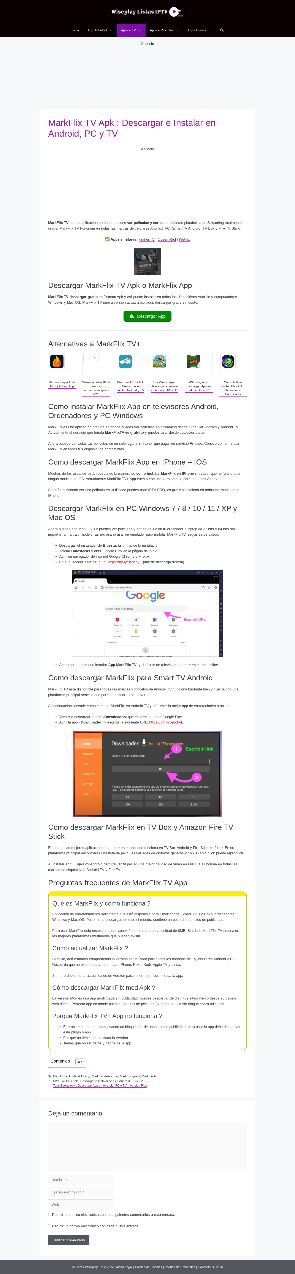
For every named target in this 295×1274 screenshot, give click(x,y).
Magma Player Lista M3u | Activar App (62, 384)
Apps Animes (196, 30)
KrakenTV (147, 239)
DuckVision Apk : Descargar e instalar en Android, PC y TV (164, 386)
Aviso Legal (124, 1267)
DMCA (218, 1267)
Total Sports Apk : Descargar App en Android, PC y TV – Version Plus (100, 1085)
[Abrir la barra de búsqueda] (222, 30)
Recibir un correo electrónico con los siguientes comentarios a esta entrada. (113, 1215)
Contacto (204, 1267)
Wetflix (184, 239)
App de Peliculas (161, 30)
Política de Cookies (148, 1267)
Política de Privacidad (180, 1267)
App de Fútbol (97, 30)
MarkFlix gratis (130, 1076)
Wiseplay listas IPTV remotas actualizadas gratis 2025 (96, 388)
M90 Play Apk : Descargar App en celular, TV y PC (198, 386)
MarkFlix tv (149, 1076)
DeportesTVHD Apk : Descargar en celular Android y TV (130, 386)
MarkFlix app (81, 1076)
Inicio (75, 30)
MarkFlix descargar (105, 1076)
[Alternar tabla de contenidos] (77, 1061)
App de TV (128, 30)
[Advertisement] (147, 77)
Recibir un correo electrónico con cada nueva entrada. (96, 1226)
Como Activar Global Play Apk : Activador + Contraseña (232, 388)
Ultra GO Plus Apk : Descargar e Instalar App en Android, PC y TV (98, 1081)
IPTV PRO (156, 490)
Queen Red (167, 239)
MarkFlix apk (62, 1076)
